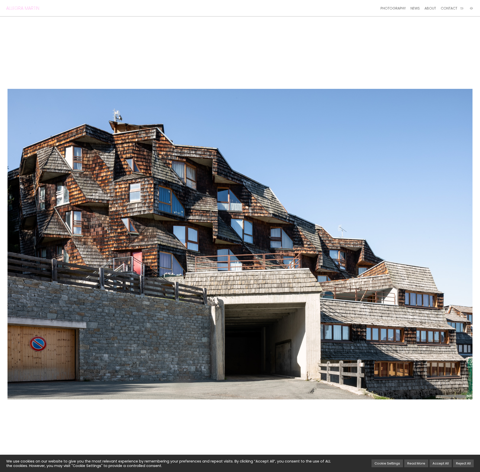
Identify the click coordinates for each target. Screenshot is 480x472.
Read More (416, 463)
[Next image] (360, 244)
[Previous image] (120, 244)
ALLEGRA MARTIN (22, 8)
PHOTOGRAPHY (393, 8)
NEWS (415, 8)
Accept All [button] (440, 463)
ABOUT (430, 8)
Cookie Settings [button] (387, 463)
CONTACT (449, 8)
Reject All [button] (463, 463)
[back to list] (461, 8)
